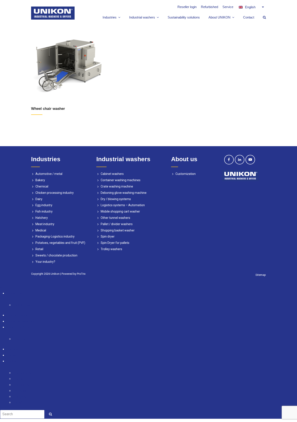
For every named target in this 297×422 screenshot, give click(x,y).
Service (12, 349)
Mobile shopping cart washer (120, 211)
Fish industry (44, 211)
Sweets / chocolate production (56, 255)
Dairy (38, 199)
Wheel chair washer (48, 108)
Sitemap (260, 274)
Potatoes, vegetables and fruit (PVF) (60, 242)
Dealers (19, 339)
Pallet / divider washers (117, 224)
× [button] (1, 287)
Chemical (41, 186)
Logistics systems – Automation (123, 205)
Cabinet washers (112, 174)
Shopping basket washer (118, 230)
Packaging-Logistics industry (55, 236)
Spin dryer (108, 236)
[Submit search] (50, 414)
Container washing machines (120, 180)
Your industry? (45, 261)
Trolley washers (111, 249)
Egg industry (43, 205)
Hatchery (41, 217)
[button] (152, 299)
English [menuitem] (250, 7)
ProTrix (81, 273)
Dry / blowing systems (116, 199)
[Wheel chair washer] (69, 64)
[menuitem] (251, 7)
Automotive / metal (48, 174)
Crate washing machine (117, 186)
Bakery (40, 180)
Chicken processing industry (54, 192)
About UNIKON (18, 327)
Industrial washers (21, 321)
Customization (185, 174)
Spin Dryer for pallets (115, 242)
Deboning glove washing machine (124, 192)
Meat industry (44, 224)
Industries (14, 293)
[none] (251, 7)
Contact (12, 355)
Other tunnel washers (115, 217)
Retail (39, 249)
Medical (40, 230)
